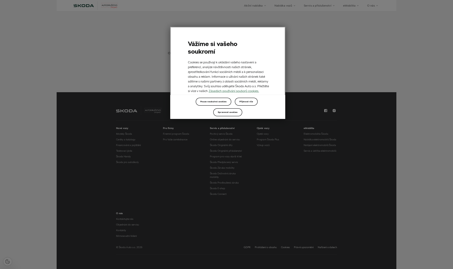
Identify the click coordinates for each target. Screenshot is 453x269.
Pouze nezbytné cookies (213, 101)
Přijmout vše (246, 101)
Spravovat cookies (228, 112)
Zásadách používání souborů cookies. (234, 91)
